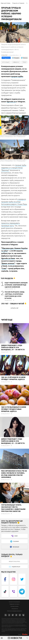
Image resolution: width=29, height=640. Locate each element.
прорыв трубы (17, 76)
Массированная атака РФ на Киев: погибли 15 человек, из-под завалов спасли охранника (14, 474)
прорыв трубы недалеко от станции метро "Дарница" (13, 167)
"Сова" (4, 268)
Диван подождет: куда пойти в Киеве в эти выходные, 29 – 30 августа (13, 347)
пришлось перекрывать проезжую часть (10, 224)
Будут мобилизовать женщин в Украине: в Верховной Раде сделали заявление (16, 285)
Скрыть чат (14, 308)
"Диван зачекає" (8, 263)
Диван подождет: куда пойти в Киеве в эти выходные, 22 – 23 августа (13, 441)
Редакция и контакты (14, 604)
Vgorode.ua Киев (8, 258)
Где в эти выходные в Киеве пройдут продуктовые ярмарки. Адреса (13, 409)
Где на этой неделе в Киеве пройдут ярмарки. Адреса (13, 378)
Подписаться (16, 566)
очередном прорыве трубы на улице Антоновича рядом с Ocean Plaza (14, 201)
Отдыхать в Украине (18, 3)
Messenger (16, 547)
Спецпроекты (15, 608)
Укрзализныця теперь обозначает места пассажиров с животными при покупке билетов (13, 508)
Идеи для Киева (5, 3)
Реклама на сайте (15, 606)
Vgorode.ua (11, 101)
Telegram (16, 541)
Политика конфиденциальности (14, 611)
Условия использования (14, 601)
